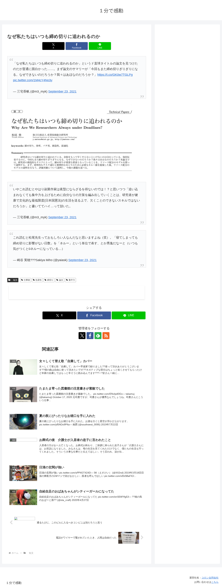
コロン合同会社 (210, 577)
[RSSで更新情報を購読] (106, 335)
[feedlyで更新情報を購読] (98, 335)
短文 (14, 280)
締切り (50, 280)
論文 (61, 280)
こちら (215, 582)
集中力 (72, 280)
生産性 (38, 280)
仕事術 (27, 280)
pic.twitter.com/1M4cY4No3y (32, 80)
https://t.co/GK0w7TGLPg (115, 74)
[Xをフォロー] (82, 335)
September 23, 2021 (62, 91)
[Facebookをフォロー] (90, 335)
